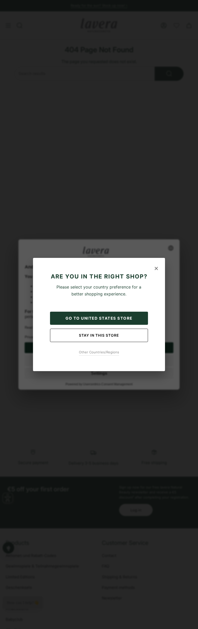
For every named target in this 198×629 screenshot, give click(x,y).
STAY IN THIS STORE (99, 335)
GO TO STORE (99, 318)
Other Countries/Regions (99, 352)
